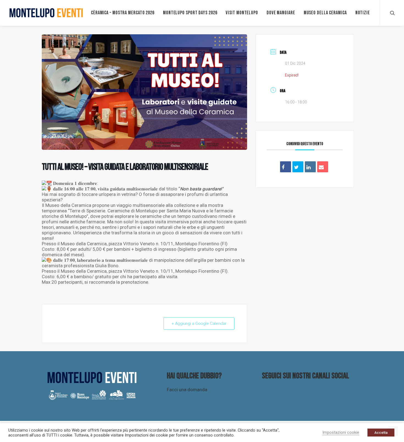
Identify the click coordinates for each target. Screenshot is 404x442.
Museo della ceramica (325, 13)
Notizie (362, 13)
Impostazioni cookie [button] (340, 432)
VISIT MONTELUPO (242, 13)
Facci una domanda (187, 389)
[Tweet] (297, 166)
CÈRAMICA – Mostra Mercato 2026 (122, 13)
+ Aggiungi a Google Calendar (198, 323)
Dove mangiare (281, 13)
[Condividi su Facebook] (285, 166)
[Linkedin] (310, 166)
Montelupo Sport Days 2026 (190, 13)
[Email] (322, 166)
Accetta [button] (381, 432)
